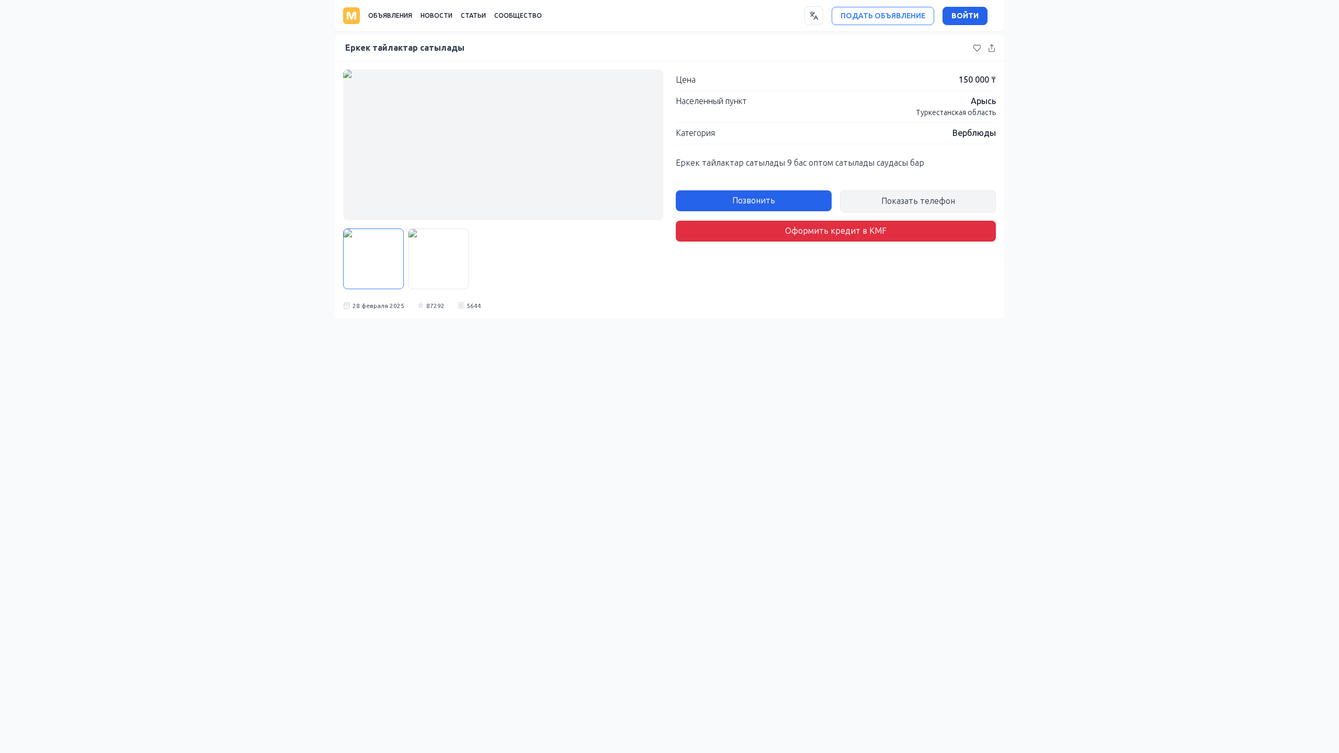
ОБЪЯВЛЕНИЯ (390, 15)
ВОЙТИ (965, 16)
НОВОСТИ (436, 15)
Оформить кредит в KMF (836, 231)
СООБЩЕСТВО (518, 15)
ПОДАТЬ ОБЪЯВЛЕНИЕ (883, 16)
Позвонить (753, 201)
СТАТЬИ (473, 15)
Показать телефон (918, 201)
